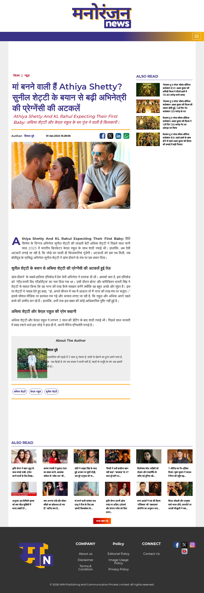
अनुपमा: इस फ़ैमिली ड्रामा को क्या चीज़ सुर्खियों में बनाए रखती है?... (23, 504)
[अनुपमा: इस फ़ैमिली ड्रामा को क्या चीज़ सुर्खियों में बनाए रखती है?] (24, 489)
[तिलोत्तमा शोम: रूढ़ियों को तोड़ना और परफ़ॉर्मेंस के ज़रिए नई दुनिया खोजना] (149, 456)
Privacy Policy (118, 569)
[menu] (196, 36)
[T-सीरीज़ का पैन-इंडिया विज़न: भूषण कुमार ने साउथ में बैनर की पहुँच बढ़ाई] (180, 456)
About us (85, 554)
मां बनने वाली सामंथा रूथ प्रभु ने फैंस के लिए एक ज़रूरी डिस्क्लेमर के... (85, 504)
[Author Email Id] (61, 350)
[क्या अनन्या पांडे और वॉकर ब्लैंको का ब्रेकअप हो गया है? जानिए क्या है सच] (55, 489)
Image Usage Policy (118, 561)
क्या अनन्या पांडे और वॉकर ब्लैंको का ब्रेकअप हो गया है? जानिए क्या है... (55, 504)
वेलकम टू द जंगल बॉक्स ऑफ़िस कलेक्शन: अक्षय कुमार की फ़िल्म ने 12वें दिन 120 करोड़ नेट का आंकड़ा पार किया (177, 122)
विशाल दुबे (29, 136)
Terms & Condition (85, 567)
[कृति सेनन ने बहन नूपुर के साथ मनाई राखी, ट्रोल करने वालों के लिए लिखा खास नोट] (24, 456)
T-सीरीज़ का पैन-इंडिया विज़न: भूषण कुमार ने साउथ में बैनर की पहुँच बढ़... (179, 472)
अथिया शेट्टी (20, 391)
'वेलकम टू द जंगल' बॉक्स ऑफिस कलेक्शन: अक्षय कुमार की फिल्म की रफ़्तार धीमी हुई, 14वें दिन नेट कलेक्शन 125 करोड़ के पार (177, 106)
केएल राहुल (35, 391)
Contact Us (151, 554)
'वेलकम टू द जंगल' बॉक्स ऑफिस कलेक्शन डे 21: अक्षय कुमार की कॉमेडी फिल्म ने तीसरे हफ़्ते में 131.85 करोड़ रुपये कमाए (176, 89)
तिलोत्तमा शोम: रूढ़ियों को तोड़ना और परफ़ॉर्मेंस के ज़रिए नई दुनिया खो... (148, 472)
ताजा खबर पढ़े (102, 520)
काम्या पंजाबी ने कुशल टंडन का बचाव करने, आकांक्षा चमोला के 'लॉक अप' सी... (55, 472)
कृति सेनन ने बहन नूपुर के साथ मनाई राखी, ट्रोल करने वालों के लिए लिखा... (23, 472)
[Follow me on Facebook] (38, 136)
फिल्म (16, 75)
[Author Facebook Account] (67, 350)
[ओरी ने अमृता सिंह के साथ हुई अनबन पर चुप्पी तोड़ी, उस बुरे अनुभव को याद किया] (86, 456)
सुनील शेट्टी (51, 391)
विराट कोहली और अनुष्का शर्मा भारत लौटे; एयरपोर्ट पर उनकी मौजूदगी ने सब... (179, 504)
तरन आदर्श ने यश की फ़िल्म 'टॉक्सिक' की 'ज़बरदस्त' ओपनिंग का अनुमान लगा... (148, 504)
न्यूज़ (27, 75)
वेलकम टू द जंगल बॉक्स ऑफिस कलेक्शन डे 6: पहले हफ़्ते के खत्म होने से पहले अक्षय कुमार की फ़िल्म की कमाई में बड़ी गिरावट (177, 139)
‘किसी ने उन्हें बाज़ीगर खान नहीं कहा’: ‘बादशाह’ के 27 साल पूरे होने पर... (117, 472)
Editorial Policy (118, 554)
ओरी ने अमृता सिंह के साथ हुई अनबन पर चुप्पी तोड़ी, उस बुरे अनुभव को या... (86, 472)
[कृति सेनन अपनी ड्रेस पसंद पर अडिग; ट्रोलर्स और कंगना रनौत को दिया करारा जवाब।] (117, 489)
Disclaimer (85, 560)
